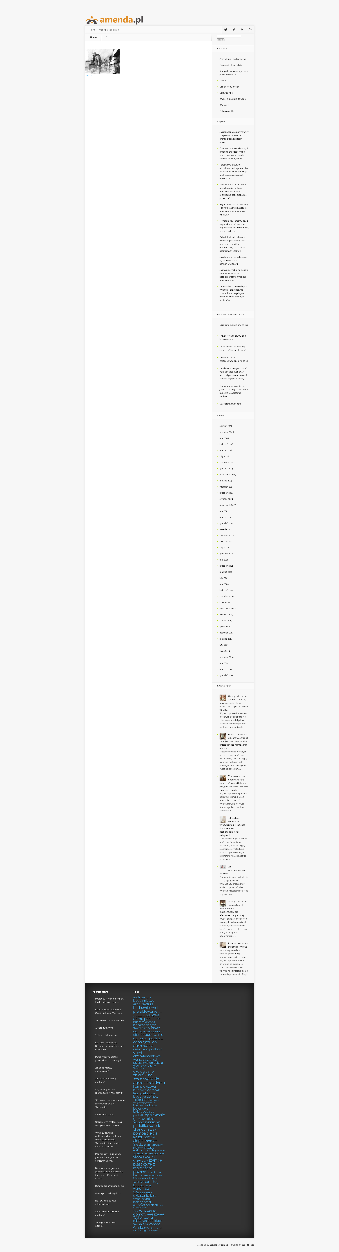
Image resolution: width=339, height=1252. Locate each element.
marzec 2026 (226, 450)
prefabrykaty (154, 1144)
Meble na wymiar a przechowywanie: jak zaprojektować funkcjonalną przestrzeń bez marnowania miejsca (234, 741)
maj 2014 (224, 663)
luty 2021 (224, 578)
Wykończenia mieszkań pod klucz (147, 1219)
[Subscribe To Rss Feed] (242, 30)
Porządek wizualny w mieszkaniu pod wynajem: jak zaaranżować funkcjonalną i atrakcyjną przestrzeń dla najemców (234, 172)
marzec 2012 (226, 669)
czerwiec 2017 (226, 632)
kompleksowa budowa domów (146, 1088)
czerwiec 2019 (227, 596)
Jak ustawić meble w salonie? (109, 1020)
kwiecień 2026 (226, 444)
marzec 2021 (226, 572)
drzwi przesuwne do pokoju (148, 1061)
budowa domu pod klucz (146, 1017)
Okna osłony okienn (229, 87)
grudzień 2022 (226, 523)
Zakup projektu (227, 111)
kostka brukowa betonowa (145, 1106)
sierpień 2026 (226, 426)
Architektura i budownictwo (233, 59)
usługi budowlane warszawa (146, 1185)
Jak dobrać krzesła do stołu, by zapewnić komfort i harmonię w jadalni (233, 260)
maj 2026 (224, 438)
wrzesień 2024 (227, 487)
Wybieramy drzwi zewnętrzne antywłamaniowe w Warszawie (109, 1103)
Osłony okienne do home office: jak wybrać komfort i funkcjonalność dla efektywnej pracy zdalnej (233, 908)
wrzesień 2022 (227, 529)
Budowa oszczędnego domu (109, 1186)
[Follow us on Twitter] (226, 30)
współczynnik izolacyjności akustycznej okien (145, 1202)
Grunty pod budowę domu (108, 1193)
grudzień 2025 (226, 468)
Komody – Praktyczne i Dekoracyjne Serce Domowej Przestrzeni (109, 1046)
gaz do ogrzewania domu (149, 1081)
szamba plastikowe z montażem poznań (147, 1166)
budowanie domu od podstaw (148, 1036)
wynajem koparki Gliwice (146, 1226)
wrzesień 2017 (226, 614)
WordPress (248, 1245)
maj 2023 (224, 511)
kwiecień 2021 (226, 566)
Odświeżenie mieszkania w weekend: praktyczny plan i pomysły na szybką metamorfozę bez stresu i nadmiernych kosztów (233, 244)
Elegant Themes (219, 1245)
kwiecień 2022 (226, 541)
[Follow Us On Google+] (250, 30)
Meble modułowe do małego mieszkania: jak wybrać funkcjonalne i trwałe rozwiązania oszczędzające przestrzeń (234, 191)
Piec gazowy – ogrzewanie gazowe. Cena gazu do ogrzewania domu (108, 1157)
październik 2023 (228, 505)
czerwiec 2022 (227, 535)
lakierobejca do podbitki (143, 1113)
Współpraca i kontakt (109, 29)
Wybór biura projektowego (233, 99)
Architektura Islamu (104, 1114)
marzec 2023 (226, 517)
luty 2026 (224, 456)
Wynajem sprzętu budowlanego (148, 1229)
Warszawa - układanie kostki (146, 1194)
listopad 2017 (226, 602)
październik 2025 (228, 474)
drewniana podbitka (147, 1049)
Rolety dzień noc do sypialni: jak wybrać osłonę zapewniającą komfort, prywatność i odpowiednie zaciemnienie (234, 950)
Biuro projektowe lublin (231, 65)
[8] (102, 73)
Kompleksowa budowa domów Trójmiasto (145, 1096)
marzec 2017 (226, 639)
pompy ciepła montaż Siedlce (145, 1141)
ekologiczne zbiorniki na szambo (143, 1075)
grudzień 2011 (226, 675)
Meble (223, 80)
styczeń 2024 (226, 499)
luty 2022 (224, 547)
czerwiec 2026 (227, 432)
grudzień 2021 (226, 553)
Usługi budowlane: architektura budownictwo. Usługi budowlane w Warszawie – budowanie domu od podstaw (108, 1140)
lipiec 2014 (225, 651)
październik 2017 (228, 608)
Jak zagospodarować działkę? (233, 870)
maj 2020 (224, 584)
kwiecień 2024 (226, 493)
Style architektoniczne (230, 404)
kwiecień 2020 (226, 590)
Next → (88, 75)
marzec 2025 (226, 480)
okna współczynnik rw (146, 1120)
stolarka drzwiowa (144, 1158)
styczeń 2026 (226, 462)
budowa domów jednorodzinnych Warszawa (144, 1025)
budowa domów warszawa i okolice (147, 1031)
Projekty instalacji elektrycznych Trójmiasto (149, 1149)
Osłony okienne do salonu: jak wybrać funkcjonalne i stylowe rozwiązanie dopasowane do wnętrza (234, 703)
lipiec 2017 (225, 626)
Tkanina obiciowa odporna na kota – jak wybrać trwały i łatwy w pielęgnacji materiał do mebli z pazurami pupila (234, 783)
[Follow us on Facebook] (234, 30)
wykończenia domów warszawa (148, 1212)
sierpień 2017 (226, 620)
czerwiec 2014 (227, 657)
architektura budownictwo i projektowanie (145, 1008)
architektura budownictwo (143, 999)
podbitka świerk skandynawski (146, 1127)
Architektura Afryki (104, 1028)
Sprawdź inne (226, 93)
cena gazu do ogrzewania (145, 1044)
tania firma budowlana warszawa (147, 1174)
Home (92, 29)
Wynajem (224, 105)
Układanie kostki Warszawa (145, 1180)
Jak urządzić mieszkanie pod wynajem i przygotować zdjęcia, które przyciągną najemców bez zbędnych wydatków (233, 293)
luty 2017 (224, 645)
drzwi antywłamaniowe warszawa (147, 1056)
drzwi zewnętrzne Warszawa (144, 1067)
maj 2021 (224, 560)
